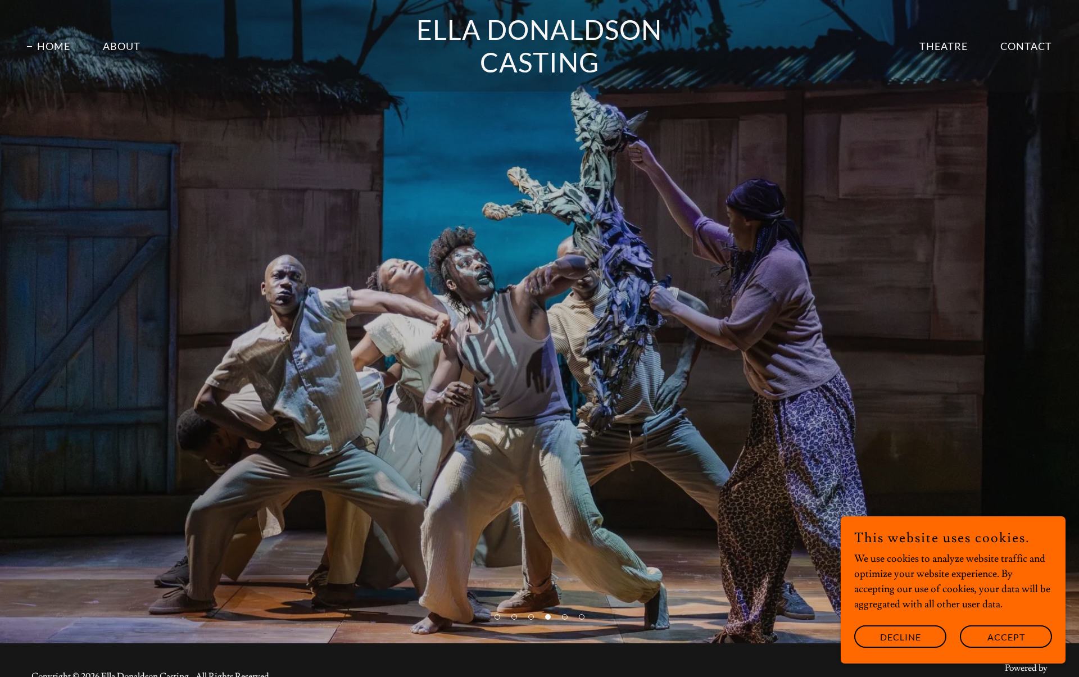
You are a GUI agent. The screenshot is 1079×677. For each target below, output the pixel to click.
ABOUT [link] (121, 46)
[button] (497, 617)
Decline (900, 636)
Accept (1006, 636)
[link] (539, 69)
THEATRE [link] (943, 46)
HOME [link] (53, 46)
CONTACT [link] (1026, 46)
